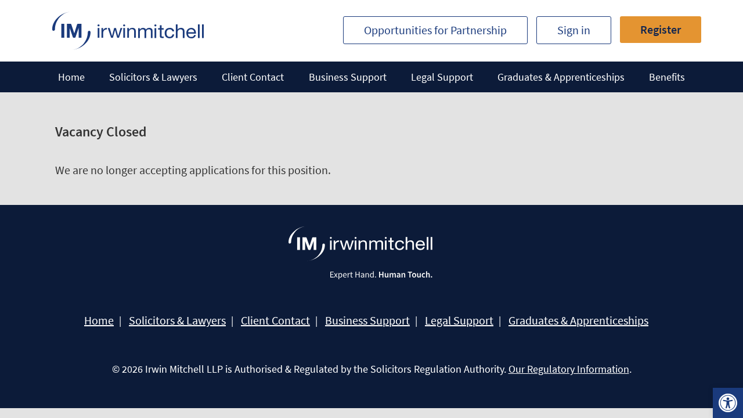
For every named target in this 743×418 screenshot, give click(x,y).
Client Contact (253, 77)
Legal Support (442, 77)
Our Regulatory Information (568, 369)
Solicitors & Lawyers (153, 77)
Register (660, 29)
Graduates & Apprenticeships (561, 77)
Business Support (348, 77)
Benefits (667, 77)
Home (71, 77)
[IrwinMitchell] (128, 31)
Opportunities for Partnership (435, 30)
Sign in (573, 30)
